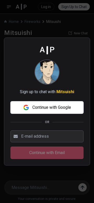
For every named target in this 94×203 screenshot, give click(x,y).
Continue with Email (47, 152)
